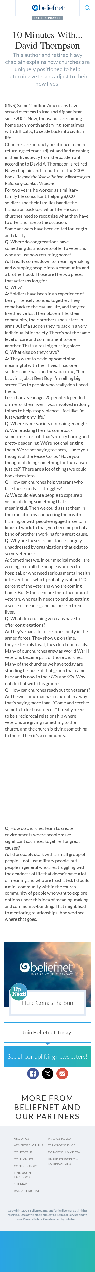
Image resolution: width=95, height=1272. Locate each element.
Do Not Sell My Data (64, 1152)
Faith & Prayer (47, 17)
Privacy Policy (60, 1138)
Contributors (25, 1166)
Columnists (23, 1159)
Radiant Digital (27, 1191)
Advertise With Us (28, 1145)
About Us (21, 1138)
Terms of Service (61, 1145)
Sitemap (20, 1184)
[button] (87, 8)
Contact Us (23, 1152)
